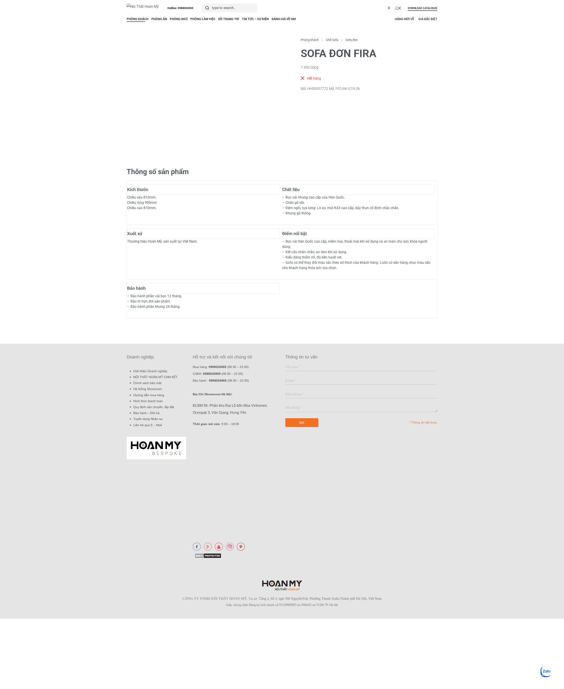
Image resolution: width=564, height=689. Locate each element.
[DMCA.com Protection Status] (207, 555)
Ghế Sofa (332, 40)
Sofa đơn (351, 40)
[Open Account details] (398, 7)
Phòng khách (310, 40)
